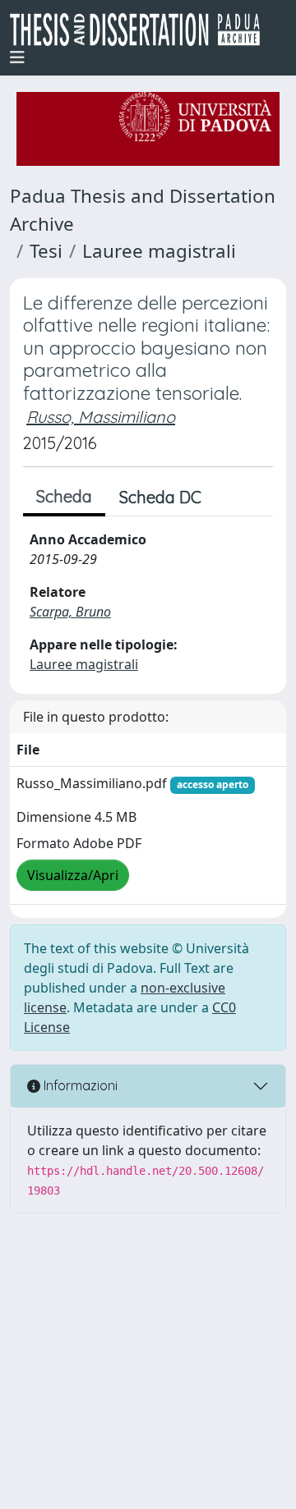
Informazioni (79, 1085)
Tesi (46, 251)
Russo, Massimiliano (100, 416)
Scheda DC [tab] (160, 497)
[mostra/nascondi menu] (17, 57)
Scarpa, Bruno (70, 612)
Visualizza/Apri (72, 875)
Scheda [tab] (64, 496)
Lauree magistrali (159, 251)
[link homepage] (141, 29)
